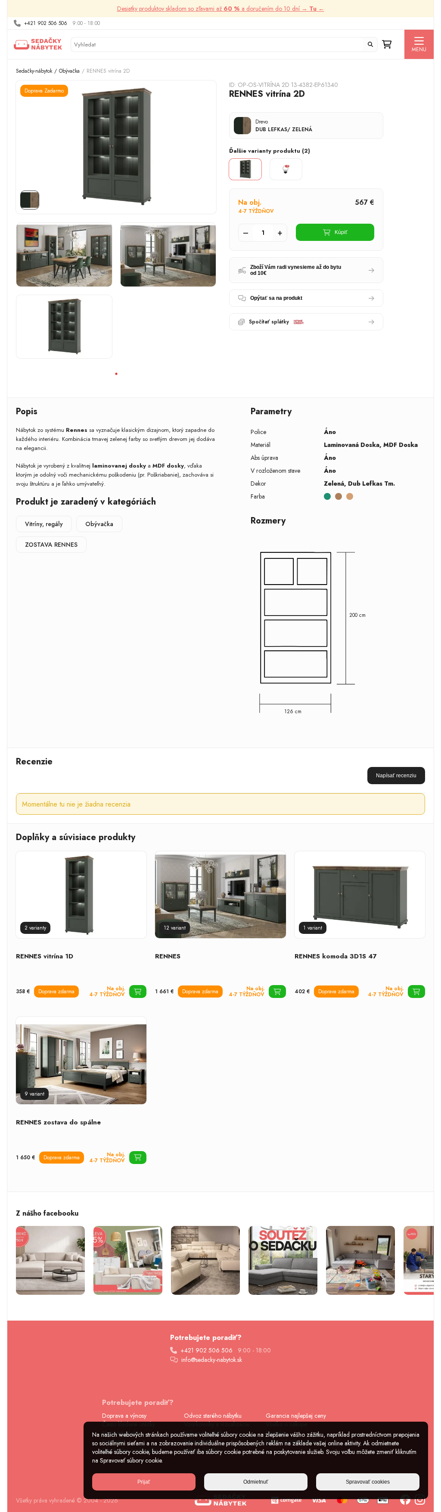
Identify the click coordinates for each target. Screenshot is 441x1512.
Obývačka (69, 71)
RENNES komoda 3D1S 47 (336, 956)
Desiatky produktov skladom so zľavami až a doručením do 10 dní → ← (220, 8)
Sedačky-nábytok (34, 71)
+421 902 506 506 (45, 23)
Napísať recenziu (396, 776)
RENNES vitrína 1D (44, 956)
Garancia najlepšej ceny (296, 1415)
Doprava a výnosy (124, 1415)
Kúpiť (341, 232)
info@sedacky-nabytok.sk (211, 1359)
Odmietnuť (255, 1482)
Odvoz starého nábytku (213, 1415)
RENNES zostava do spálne (58, 1122)
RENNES (167, 956)
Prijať (143, 1482)
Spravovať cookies (368, 1482)
